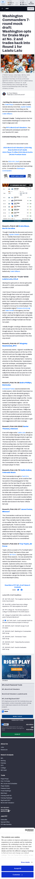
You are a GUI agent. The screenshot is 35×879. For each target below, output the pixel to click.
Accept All (17, 868)
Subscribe (4, 819)
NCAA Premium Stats (18, 154)
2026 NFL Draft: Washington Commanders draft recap (16, 632)
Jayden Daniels (26, 107)
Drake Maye (9, 104)
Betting (3, 760)
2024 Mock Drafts (26, 152)
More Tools (17, 716)
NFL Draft (4, 770)
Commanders (7, 171)
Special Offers (5, 822)
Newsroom (4, 749)
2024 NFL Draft (13, 161)
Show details (25, 862)
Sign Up (17, 734)
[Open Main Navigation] (2, 8)
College (3, 768)
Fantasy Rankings (6, 798)
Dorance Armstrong (23, 308)
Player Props (5, 779)
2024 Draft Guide (20, 150)
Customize (16, 874)
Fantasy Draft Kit (6, 795)
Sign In (30, 8)
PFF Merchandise (6, 824)
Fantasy (3, 763)
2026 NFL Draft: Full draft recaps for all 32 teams (15, 627)
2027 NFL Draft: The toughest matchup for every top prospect (17, 600)
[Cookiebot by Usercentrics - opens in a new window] (25, 830)
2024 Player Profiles (10, 152)
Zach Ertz (25, 476)
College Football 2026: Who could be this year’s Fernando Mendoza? (16, 616)
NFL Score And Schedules (9, 783)
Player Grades (5, 786)
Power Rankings (6, 791)
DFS (2, 765)
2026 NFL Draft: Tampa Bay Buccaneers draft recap (16, 643)
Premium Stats (5, 788)
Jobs (2, 747)
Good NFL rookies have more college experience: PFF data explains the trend (15, 605)
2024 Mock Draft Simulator (13, 147)
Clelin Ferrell (9, 310)
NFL (3, 1)
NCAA (3, 4)
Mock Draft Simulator (7, 802)
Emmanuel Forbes (8, 389)
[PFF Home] (7, 8)
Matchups (4, 793)
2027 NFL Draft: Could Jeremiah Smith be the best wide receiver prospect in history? (17, 621)
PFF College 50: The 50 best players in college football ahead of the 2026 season (15, 610)
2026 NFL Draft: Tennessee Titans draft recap (14, 637)
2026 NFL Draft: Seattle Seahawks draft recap (14, 648)
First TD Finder (5, 781)
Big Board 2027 (5, 800)
